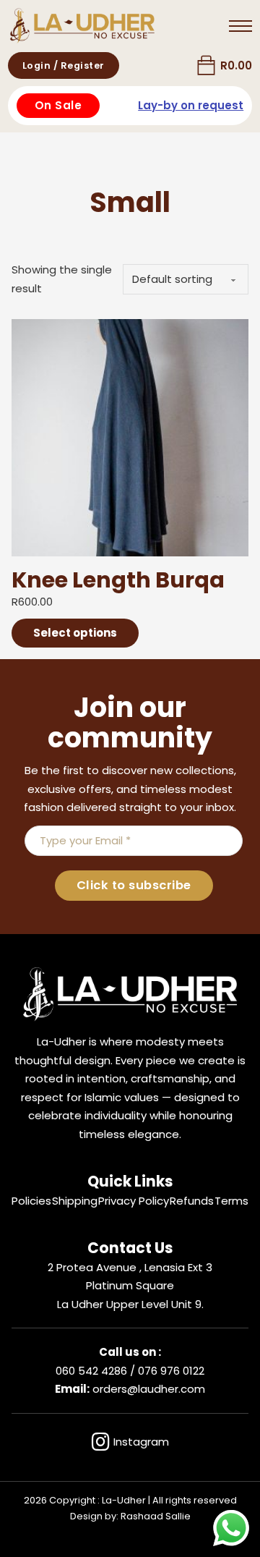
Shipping (75, 1200)
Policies (31, 1200)
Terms (231, 1200)
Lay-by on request (190, 105)
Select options (75, 632)
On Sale (58, 105)
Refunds (192, 1200)
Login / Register (63, 65)
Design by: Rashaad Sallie (130, 1516)
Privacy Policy (133, 1200)
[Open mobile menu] (240, 26)
